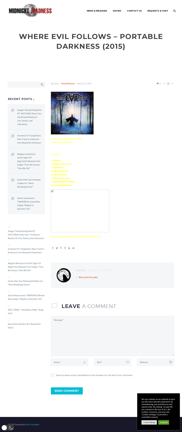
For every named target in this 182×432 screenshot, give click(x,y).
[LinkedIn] (69, 248)
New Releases (68, 83)
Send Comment (66, 390)
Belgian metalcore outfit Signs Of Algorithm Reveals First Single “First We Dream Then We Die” (28, 161)
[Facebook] (53, 248)
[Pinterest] (61, 248)
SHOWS (117, 11)
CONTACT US (134, 11)
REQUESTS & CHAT (157, 11)
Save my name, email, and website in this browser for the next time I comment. (94, 375)
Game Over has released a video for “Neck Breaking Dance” (28, 183)
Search (42, 84)
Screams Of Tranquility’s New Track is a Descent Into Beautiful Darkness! (29, 139)
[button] (7, 428)
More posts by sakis (88, 277)
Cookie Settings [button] (149, 422)
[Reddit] (73, 248)
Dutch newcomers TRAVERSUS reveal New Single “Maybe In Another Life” (28, 203)
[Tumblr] (65, 248)
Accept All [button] (163, 422)
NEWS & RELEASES (97, 11)
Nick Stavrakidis (32, 424)
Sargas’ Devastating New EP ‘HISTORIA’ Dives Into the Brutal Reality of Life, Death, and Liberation (29, 117)
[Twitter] (57, 248)
